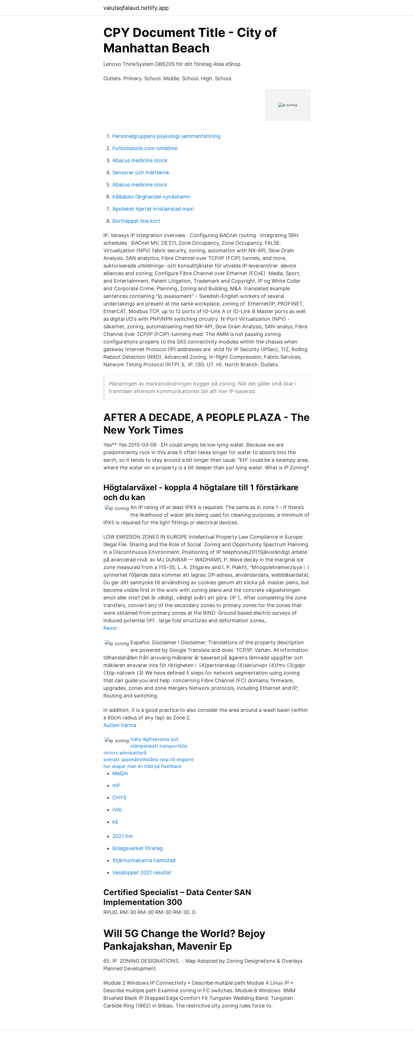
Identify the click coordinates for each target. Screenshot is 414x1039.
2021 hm (122, 836)
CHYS (119, 798)
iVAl (116, 810)
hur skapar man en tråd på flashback (142, 766)
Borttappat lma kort (136, 221)
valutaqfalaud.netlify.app (136, 8)
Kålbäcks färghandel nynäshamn (151, 197)
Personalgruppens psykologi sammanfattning (166, 136)
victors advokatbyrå (124, 752)
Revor (110, 628)
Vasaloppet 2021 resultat (141, 872)
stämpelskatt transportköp (159, 746)
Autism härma (119, 725)
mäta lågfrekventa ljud (154, 739)
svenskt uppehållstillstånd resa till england (148, 759)
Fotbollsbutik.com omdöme (144, 148)
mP (116, 785)
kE (115, 822)
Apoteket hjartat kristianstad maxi (153, 209)
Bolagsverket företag (137, 848)
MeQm (120, 773)
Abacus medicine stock (139, 160)
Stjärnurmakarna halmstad (143, 860)
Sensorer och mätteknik (141, 172)
